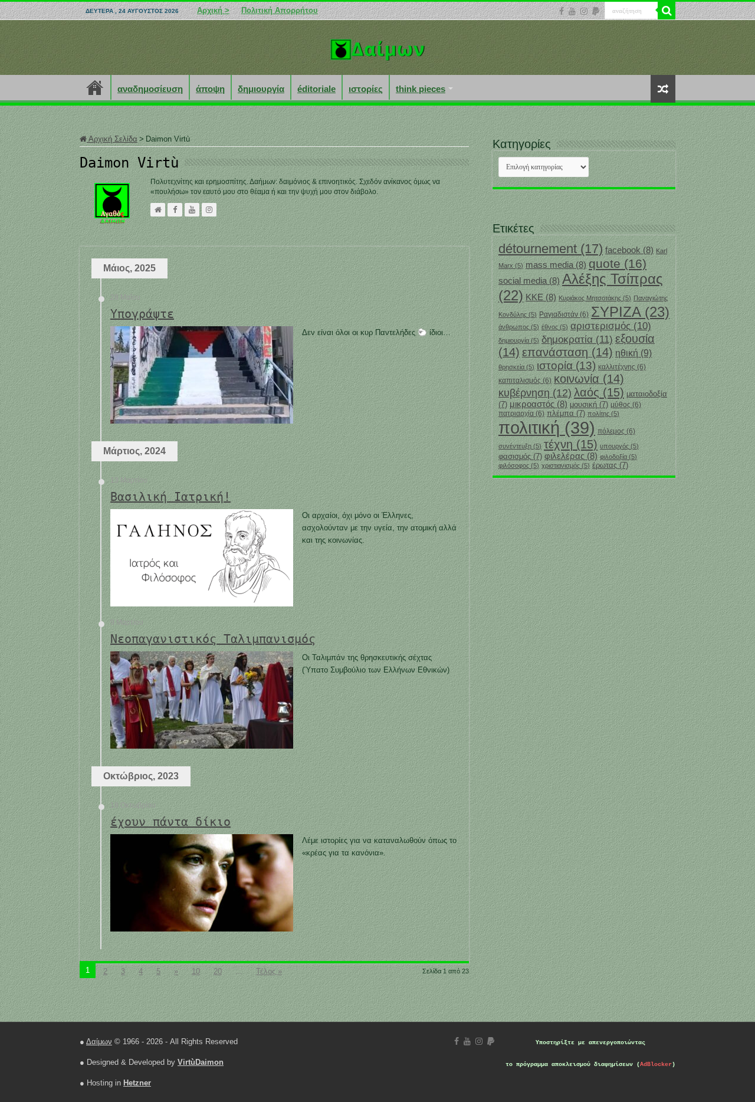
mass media (556, 265)
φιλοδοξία (618, 456)
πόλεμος (616, 431)
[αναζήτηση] (666, 10)
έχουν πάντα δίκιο (170, 822)
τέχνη (571, 444)
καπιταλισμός (525, 380)
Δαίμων (99, 1041)
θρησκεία (516, 366)
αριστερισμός (610, 326)
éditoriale (316, 89)
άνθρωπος (518, 326)
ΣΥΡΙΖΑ (630, 312)
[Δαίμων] (377, 47)
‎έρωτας (610, 465)
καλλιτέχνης (622, 367)
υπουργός (619, 446)
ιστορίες (366, 89)
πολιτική (546, 427)
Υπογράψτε (142, 314)
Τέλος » (269, 971)
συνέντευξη (519, 446)
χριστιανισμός (565, 465)
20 (218, 971)
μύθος (625, 405)
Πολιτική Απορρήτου (279, 10)
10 (196, 971)
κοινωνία (589, 378)
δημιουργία (261, 89)
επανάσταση (567, 352)
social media (529, 281)
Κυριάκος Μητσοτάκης (595, 297)
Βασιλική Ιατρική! (170, 497)
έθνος (554, 326)
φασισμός (520, 456)
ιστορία (566, 365)
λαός (599, 392)
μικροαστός (538, 404)
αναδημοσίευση (150, 89)
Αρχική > (213, 10)
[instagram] (584, 11)
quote (617, 263)
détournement (550, 248)
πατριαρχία (521, 413)
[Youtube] (572, 11)
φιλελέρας (571, 456)
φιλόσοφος (518, 465)
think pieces (420, 89)
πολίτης (603, 413)
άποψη (210, 89)
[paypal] (595, 11)
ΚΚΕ (541, 297)
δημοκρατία (577, 339)
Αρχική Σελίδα (112, 139)
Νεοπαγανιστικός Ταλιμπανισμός (213, 639)
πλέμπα (566, 413)
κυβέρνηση (535, 393)
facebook (629, 250)
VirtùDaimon (201, 1062)
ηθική (633, 353)
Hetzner (137, 1082)
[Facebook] (561, 11)
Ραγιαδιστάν (564, 314)
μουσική (589, 404)
